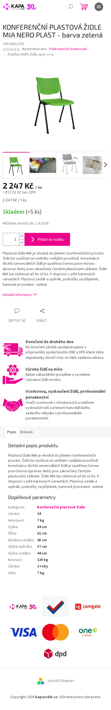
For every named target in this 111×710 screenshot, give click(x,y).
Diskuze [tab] (26, 432)
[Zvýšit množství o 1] (22, 236)
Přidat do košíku (50, 239)
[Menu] (98, 6)
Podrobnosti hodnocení (68, 49)
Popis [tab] (11, 432)
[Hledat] (70, 6)
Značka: (30, 54)
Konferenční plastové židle (61, 507)
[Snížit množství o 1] (22, 242)
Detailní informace (17, 295)
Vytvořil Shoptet (61, 681)
